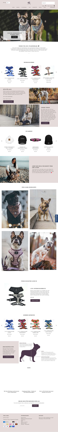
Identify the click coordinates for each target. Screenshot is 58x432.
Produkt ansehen (35, 300)
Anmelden (35, 405)
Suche (43, 5)
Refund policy (24, 423)
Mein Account (50, 5)
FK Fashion (29, 131)
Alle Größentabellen (8, 356)
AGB (22, 420)
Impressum (23, 419)
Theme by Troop (6, 419)
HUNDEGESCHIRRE (29, 62)
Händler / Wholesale (25, 424)
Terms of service (24, 422)
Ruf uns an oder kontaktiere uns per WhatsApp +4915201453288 (46, 418)
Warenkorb (52, 7)
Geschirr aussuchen (8, 101)
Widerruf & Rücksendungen (26, 418)
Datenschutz (23, 417)
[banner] (29, 3)
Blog (29, 367)
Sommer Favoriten (29, 315)
